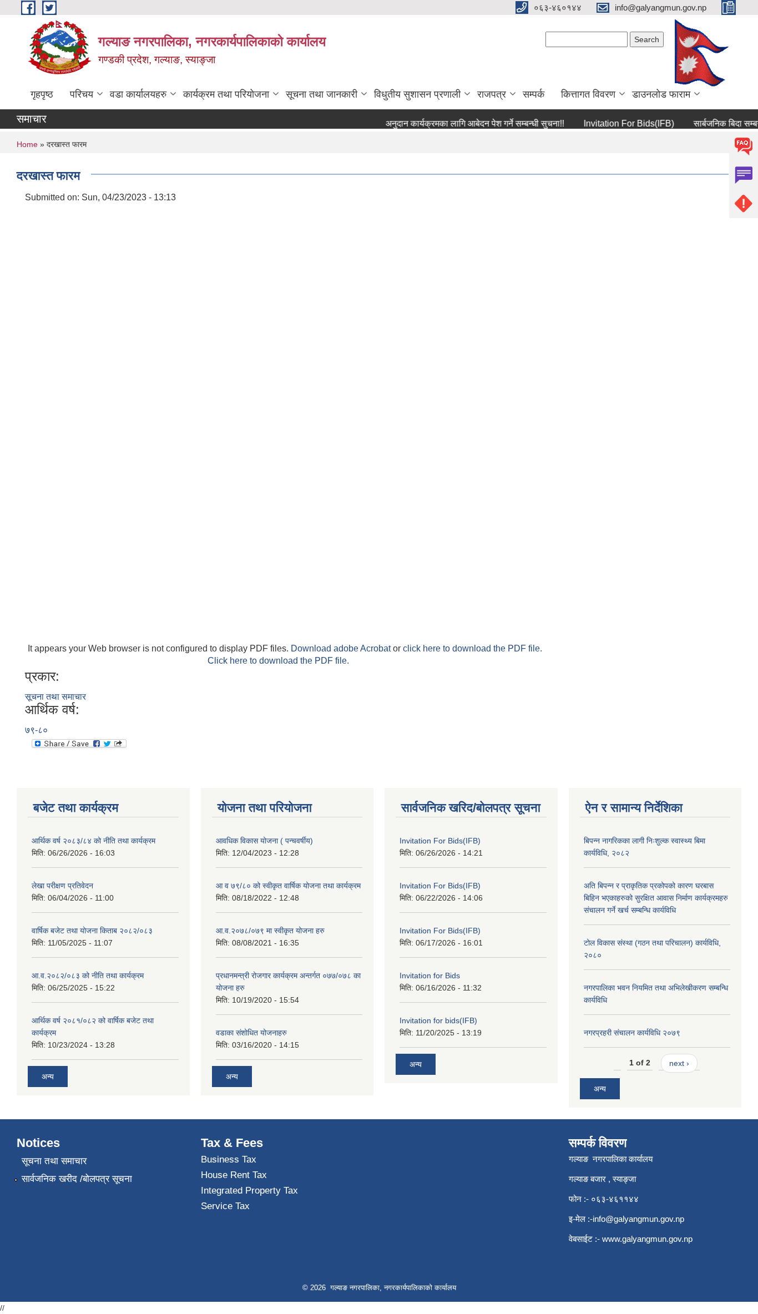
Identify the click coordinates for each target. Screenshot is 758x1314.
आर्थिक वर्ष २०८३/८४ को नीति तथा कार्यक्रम (93, 840)
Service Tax (225, 1206)
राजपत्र (491, 94)
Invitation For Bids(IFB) (619, 123)
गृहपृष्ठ (42, 94)
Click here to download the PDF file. (278, 660)
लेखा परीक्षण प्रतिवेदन (62, 885)
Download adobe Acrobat (342, 648)
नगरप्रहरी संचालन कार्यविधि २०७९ (632, 1032)
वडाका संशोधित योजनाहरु (251, 1032)
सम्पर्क (533, 94)
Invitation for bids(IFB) (438, 1020)
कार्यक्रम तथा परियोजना (226, 94)
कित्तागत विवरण (588, 94)
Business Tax (228, 1159)
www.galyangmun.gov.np (648, 1239)
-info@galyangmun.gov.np (637, 1219)
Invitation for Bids (430, 975)
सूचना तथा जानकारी (321, 94)
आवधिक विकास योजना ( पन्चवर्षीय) (264, 840)
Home (27, 144)
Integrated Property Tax (249, 1190)
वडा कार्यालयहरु (138, 94)
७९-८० (36, 730)
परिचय (81, 94)
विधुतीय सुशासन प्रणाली (417, 94)
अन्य (48, 1076)
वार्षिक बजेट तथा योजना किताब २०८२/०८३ (92, 930)
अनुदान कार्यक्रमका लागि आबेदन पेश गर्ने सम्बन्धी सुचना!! (465, 123)
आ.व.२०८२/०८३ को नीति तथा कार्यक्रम (88, 975)
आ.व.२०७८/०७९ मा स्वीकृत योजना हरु (270, 930)
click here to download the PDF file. (472, 648)
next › (679, 1063)
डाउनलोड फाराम (661, 94)
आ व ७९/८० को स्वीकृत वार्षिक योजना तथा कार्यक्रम (288, 885)
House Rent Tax (234, 1175)
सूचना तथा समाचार (55, 696)
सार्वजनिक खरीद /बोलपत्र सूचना (77, 1179)
